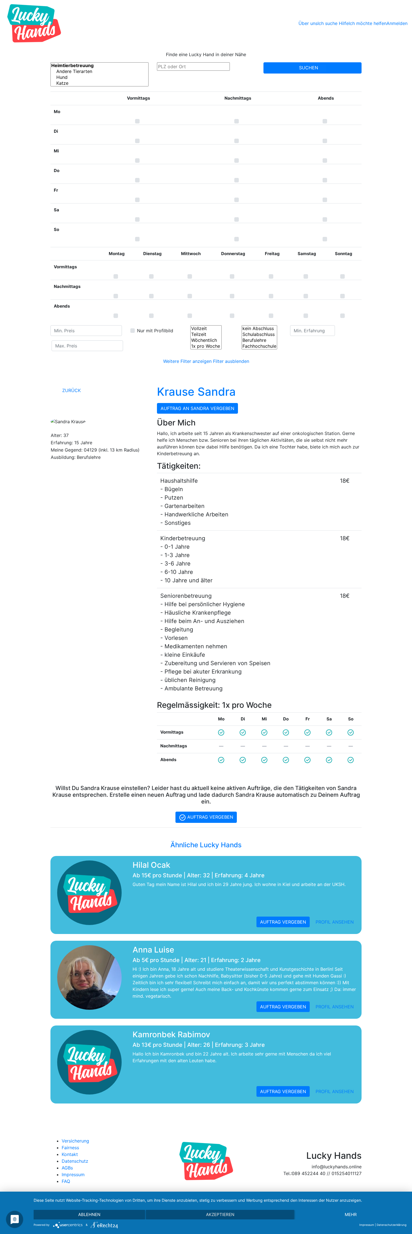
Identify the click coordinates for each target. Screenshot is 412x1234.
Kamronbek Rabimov (171, 1034)
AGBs (67, 1168)
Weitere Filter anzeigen (187, 361)
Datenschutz (75, 1161)
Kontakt (70, 1154)
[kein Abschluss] (259, 328)
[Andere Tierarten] (99, 71)
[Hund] (99, 77)
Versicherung (75, 1141)
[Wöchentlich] (206, 340)
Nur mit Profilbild (155, 330)
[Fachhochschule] (259, 346)
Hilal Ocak (151, 865)
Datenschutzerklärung (391, 1224)
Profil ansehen (335, 922)
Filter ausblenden (231, 361)
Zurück (71, 390)
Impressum (73, 1174)
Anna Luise (153, 949)
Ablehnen (89, 1214)
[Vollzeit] (206, 328)
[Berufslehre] (259, 340)
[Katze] (99, 83)
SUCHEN (309, 67)
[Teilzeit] (206, 334)
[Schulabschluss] (259, 334)
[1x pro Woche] (206, 346)
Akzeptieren (220, 1214)
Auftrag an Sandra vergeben (197, 408)
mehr (351, 1214)
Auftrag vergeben (209, 817)
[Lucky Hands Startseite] (34, 23)
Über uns (308, 23)
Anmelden (397, 23)
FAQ (66, 1181)
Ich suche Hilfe (333, 23)
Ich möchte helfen (367, 23)
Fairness (70, 1147)
